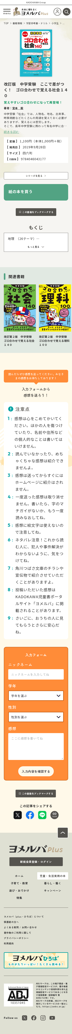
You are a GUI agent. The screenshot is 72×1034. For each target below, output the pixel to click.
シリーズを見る (34, 175)
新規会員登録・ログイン (36, 862)
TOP (6, 23)
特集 (19, 898)
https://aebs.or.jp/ (53, 1006)
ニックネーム (20, 664)
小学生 (55, 23)
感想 (12, 728)
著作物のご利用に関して (17, 932)
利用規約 (9, 943)
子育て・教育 (19, 883)
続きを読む (11, 132)
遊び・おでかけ (19, 890)
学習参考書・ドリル (37, 23)
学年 (12, 686)
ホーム (19, 876)
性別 (12, 707)
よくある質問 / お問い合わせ (20, 927)
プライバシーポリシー (16, 938)
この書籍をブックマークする (38, 212)
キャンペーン (52, 890)
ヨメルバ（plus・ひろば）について (24, 916)
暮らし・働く (52, 883)
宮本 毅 (17, 108)
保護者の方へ (11, 921)
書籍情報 (17, 23)
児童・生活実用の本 (53, 876)
